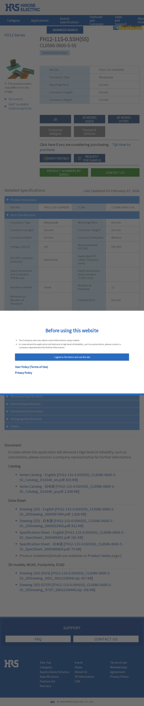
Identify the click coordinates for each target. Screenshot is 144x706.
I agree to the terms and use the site (72, 357)
